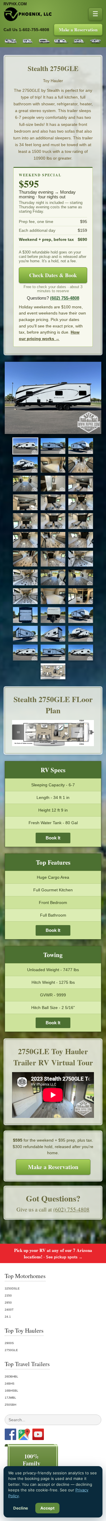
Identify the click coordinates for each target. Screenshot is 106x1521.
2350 (8, 1295)
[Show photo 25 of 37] (25, 596)
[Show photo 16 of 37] (25, 539)
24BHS (9, 1383)
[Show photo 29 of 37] (53, 614)
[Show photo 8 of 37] (53, 483)
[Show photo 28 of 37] (25, 614)
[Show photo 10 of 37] (25, 502)
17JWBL (10, 1397)
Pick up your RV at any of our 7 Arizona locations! (53, 1253)
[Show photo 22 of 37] (25, 577)
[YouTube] (38, 1434)
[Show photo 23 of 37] (53, 577)
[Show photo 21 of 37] (81, 558)
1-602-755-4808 (34, 30)
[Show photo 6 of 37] (81, 464)
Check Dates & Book (53, 275)
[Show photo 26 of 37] (53, 596)
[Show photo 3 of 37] (81, 445)
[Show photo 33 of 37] (81, 633)
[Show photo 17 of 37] (53, 539)
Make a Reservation (78, 29)
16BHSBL (11, 1390)
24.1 (8, 1316)
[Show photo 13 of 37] (25, 521)
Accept (47, 1508)
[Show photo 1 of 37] (25, 445)
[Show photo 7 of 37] (25, 483)
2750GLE (11, 1350)
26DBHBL (11, 1376)
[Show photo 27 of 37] (81, 596)
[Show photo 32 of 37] (53, 633)
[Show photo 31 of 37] (25, 633)
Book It (53, 838)
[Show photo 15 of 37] (81, 521)
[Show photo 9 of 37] (81, 483)
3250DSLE (12, 1288)
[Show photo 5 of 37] (53, 464)
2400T (9, 1309)
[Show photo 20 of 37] (53, 558)
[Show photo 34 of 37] (25, 652)
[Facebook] (10, 1434)
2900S (9, 1343)
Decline (20, 1508)
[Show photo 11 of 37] (53, 502)
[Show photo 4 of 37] (25, 464)
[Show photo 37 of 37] (53, 671)
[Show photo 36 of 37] (81, 652)
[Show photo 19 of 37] (25, 558)
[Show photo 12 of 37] (81, 502)
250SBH (10, 1404)
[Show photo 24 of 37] (81, 577)
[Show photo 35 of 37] (53, 652)
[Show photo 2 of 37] (53, 445)
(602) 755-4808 (64, 297)
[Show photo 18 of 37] (81, 539)
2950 (8, 1302)
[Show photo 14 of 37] (53, 521)
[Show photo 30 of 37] (81, 614)
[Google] (24, 1434)
